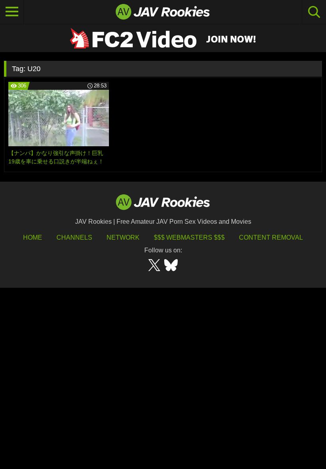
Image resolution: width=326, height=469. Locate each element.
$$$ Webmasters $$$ (189, 237)
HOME (32, 237)
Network (123, 237)
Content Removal (271, 237)
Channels (74, 237)
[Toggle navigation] (12, 12)
